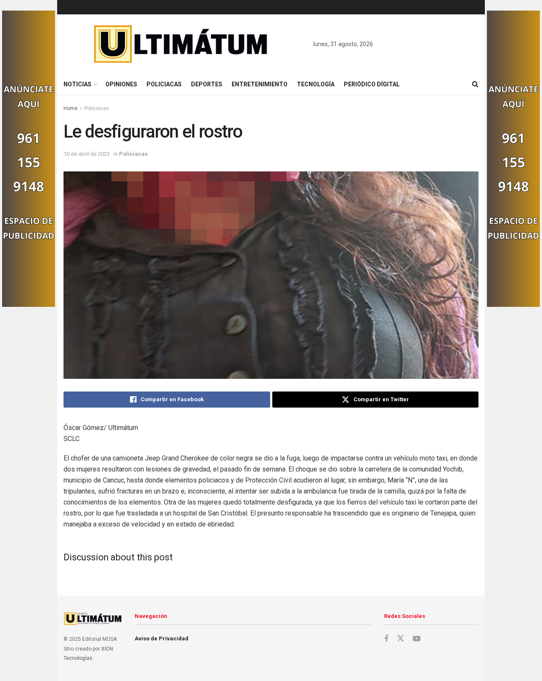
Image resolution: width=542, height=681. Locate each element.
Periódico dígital (372, 84)
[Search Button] (475, 84)
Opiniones (121, 84)
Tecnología (316, 84)
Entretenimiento (260, 84)
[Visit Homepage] (181, 44)
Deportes (206, 84)
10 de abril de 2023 (87, 154)
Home (70, 108)
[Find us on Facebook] (386, 639)
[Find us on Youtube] (416, 639)
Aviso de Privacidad (161, 638)
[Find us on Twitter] (400, 639)
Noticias (77, 84)
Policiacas (164, 84)
